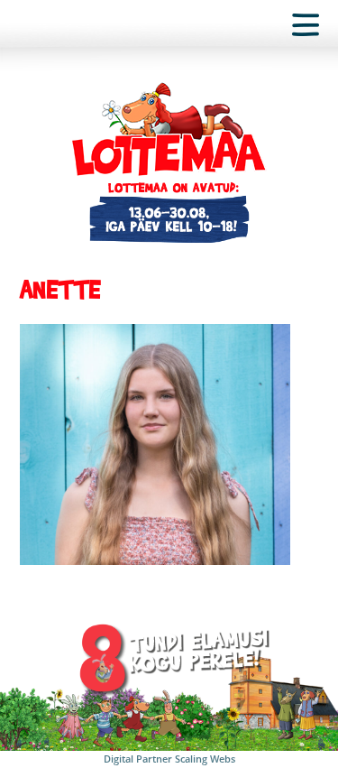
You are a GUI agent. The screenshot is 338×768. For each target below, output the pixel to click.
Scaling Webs (205, 758)
